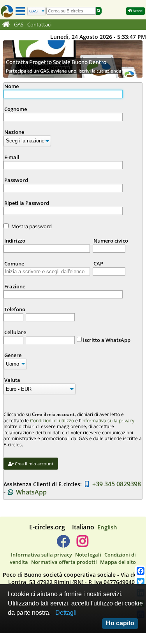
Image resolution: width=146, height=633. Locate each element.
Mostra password (31, 226)
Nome (11, 86)
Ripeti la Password (26, 202)
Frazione (14, 286)
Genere (12, 355)
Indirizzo (14, 240)
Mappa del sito (118, 561)
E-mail (11, 157)
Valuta (12, 379)
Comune (14, 263)
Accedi (137, 10)
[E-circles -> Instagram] (82, 544)
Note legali (88, 554)
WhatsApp (30, 492)
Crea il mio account (33, 464)
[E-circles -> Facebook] (63, 544)
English (107, 527)
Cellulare (15, 332)
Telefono (14, 309)
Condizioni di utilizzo (52, 420)
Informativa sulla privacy (107, 420)
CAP (98, 263)
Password (16, 180)
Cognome (15, 109)
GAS (18, 24)
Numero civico (110, 240)
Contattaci (39, 24)
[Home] (6, 24)
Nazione (14, 131)
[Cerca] (99, 11)
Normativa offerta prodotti (64, 561)
